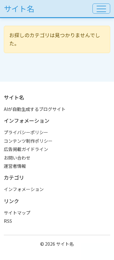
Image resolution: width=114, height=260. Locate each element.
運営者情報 (15, 166)
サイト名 (19, 8)
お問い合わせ (17, 157)
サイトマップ (17, 212)
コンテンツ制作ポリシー (28, 141)
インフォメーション (24, 189)
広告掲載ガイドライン (26, 149)
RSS (8, 221)
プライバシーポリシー (26, 132)
